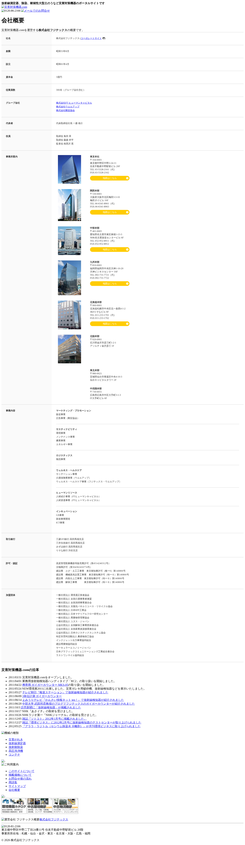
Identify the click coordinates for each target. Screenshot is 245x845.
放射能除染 (16, 747)
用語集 (13, 782)
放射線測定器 (17, 743)
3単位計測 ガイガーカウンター (42, 696)
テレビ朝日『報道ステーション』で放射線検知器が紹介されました (65, 692)
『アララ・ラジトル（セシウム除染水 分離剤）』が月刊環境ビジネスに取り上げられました (81, 726)
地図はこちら (110, 178)
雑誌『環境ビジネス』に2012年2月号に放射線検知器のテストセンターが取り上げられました (81, 722)
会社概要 (14, 789)
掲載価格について (20, 774)
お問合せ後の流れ (20, 778)
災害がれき (16, 739)
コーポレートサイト (91, 38)
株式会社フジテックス (53, 819)
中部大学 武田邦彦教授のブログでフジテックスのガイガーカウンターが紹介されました (78, 703)
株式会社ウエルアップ (67, 106)
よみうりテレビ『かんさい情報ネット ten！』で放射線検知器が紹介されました (73, 699)
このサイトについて (21, 771)
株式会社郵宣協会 (65, 110)
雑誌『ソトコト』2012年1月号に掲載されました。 (54, 718)
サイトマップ (17, 786)
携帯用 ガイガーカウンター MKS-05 (45, 684)
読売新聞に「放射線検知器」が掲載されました (51, 707)
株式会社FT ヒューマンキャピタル (74, 102)
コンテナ (14, 754)
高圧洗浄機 (16, 750)
